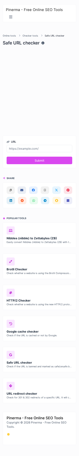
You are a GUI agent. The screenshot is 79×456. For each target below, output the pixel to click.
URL (13, 141)
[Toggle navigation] (11, 17)
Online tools (9, 35)
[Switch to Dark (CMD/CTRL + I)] (8, 434)
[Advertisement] (39, 89)
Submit (39, 160)
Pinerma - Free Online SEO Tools (34, 10)
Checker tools (30, 35)
